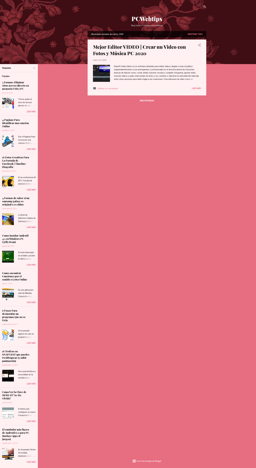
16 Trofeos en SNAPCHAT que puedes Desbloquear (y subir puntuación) (15, 356)
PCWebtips (147, 19)
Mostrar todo (195, 34)
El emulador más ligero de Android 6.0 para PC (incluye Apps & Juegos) (15, 434)
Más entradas (147, 101)
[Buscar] (204, 7)
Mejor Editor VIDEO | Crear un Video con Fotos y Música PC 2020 (139, 50)
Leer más (196, 88)
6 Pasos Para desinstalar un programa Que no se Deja (14, 315)
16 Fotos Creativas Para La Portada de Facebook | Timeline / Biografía (15, 162)
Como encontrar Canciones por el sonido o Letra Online (14, 276)
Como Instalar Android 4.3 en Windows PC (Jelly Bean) (15, 239)
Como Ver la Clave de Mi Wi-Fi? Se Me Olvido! (14, 395)
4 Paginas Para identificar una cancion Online (15, 123)
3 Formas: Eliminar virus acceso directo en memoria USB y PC (15, 85)
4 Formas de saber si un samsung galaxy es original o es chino (15, 201)
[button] (199, 46)
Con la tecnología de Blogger (148, 461)
